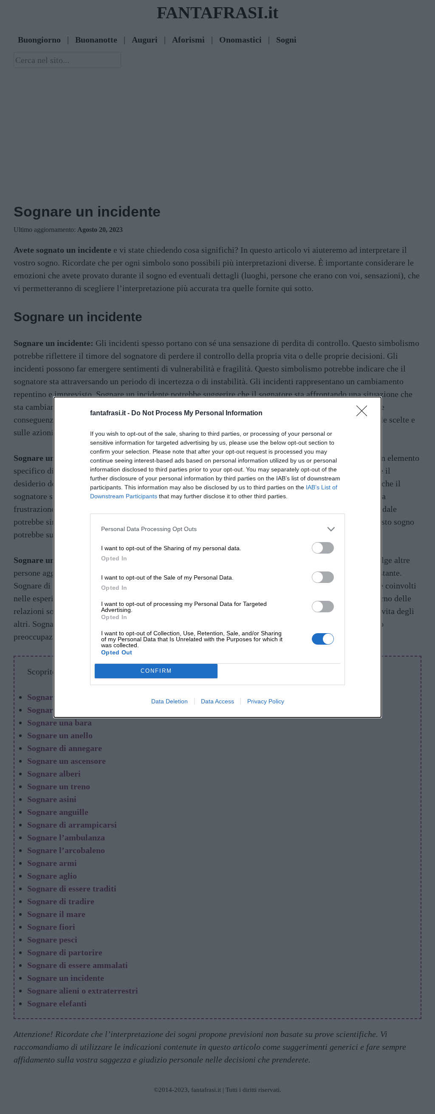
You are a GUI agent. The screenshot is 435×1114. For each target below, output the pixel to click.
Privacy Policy (265, 701)
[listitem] (217, 529)
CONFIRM (156, 671)
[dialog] (217, 557)
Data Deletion (169, 701)
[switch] (323, 548)
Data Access (217, 701)
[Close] (364, 414)
